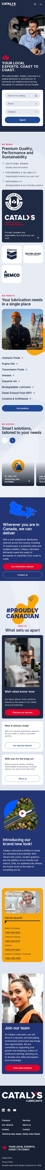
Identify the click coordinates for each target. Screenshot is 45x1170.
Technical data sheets (12, 1134)
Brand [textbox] (10, 103)
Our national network (22, 745)
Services (26, 1120)
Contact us (22, 575)
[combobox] (22, 104)
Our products (23, 408)
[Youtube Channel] (14, 1110)
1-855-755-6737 (12, 941)
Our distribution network (22, 566)
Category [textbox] (12, 112)
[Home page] (9, 4)
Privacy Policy (7, 1162)
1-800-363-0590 (13, 958)
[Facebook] (9, 1110)
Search (22, 120)
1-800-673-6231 (12, 950)
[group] (18, 466)
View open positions (22, 1068)
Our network (7, 1125)
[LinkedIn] (3, 1110)
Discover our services (22, 712)
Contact (26, 1129)
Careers (5, 1129)
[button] (5, 440)
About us (22, 778)
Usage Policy (7, 1158)
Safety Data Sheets (31, 1134)
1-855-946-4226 (12, 932)
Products (6, 1120)
